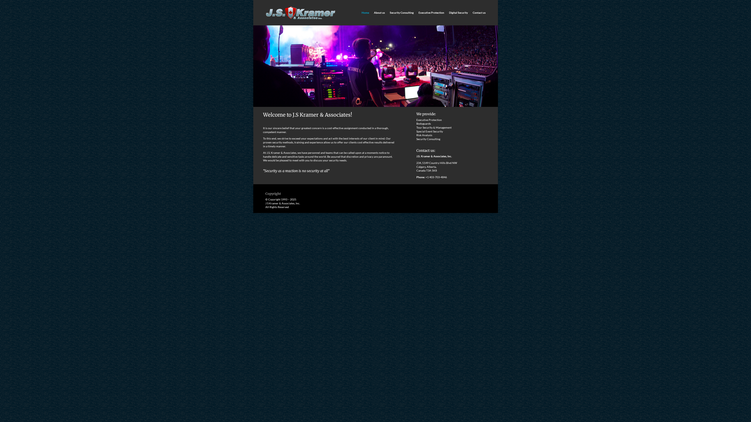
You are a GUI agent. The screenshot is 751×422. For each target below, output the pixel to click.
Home (365, 12)
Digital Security (458, 12)
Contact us (479, 12)
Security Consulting (402, 12)
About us (379, 12)
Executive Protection (431, 12)
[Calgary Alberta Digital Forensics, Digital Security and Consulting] (375, 105)
